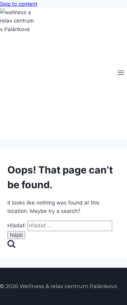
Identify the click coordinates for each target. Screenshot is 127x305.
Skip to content (18, 4)
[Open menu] (120, 73)
